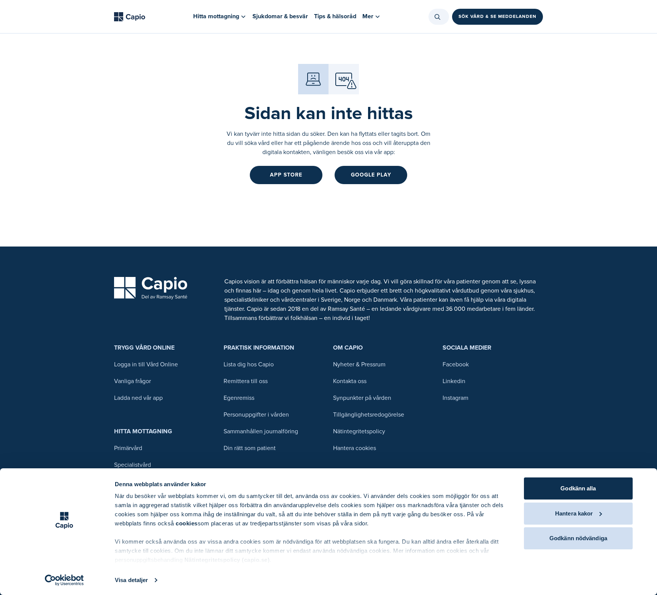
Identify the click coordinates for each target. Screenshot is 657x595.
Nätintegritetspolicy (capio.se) (227, 560)
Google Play (371, 175)
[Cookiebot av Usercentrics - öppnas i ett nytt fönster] (64, 580)
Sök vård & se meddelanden (497, 16)
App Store (286, 175)
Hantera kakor (574, 513)
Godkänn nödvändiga (578, 538)
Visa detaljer (131, 580)
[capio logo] (150, 288)
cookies (187, 523)
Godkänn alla (578, 488)
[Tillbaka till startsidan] (129, 17)
